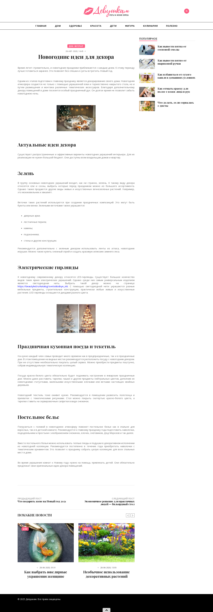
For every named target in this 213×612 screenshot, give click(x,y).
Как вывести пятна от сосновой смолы (172, 48)
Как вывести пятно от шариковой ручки (172, 62)
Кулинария (150, 25)
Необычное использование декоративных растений (106, 574)
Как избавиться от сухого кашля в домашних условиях (176, 76)
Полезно (172, 25)
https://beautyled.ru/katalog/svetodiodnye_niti (43, 286)
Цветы (87, 529)
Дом (58, 25)
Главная (40, 25)
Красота (96, 25)
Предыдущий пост (42, 500)
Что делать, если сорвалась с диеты (176, 104)
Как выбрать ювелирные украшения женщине (45, 574)
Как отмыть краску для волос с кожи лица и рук (174, 90)
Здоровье (75, 25)
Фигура (130, 25)
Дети (113, 25)
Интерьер (79, 46)
